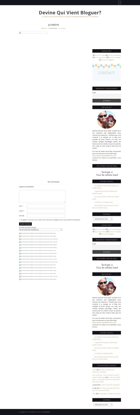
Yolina (45, 28)
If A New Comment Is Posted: (27, 227)
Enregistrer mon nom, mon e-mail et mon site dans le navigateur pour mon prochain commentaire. (50, 220)
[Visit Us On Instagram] (106, 60)
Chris (93, 393)
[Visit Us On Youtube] (114, 57)
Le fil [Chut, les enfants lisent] (103, 202)
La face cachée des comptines (110, 385)
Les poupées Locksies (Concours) (109, 393)
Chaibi (94, 370)
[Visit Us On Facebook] (113, 55)
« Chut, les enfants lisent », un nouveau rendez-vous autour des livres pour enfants (106, 379)
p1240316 (53, 24)
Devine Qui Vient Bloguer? (70, 12)
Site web (21, 216)
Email (94, 93)
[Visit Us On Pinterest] (100, 57)
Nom (21, 206)
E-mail (21, 211)
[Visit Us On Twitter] (99, 55)
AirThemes (46, 412)
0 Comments (62, 28)
